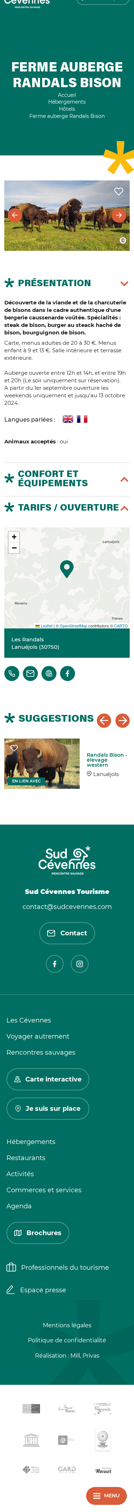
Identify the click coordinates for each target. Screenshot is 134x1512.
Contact (73, 933)
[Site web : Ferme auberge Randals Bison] (48, 673)
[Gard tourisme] (67, 1471)
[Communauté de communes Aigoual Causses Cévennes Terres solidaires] (67, 1410)
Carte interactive (53, 1079)
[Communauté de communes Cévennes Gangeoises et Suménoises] (31, 1410)
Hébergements (30, 1142)
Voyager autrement (37, 1036)
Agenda (19, 1206)
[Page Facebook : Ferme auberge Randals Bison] (67, 673)
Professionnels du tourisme (65, 1268)
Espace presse (43, 1290)
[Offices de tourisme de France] (31, 1471)
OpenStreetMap (73, 625)
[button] (67, 569)
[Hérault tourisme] (102, 1471)
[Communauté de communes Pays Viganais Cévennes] (102, 1410)
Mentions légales (67, 1325)
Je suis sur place (53, 1109)
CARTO (121, 625)
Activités (20, 1174)
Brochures (43, 1233)
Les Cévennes (28, 1020)
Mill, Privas (84, 1355)
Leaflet (46, 625)
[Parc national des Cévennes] (67, 1441)
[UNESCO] (31, 1441)
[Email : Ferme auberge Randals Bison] (30, 673)
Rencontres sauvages (40, 1052)
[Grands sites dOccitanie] (102, 1441)
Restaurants (25, 1158)
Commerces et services (43, 1190)
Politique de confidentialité (67, 1340)
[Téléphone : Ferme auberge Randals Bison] (11, 673)
